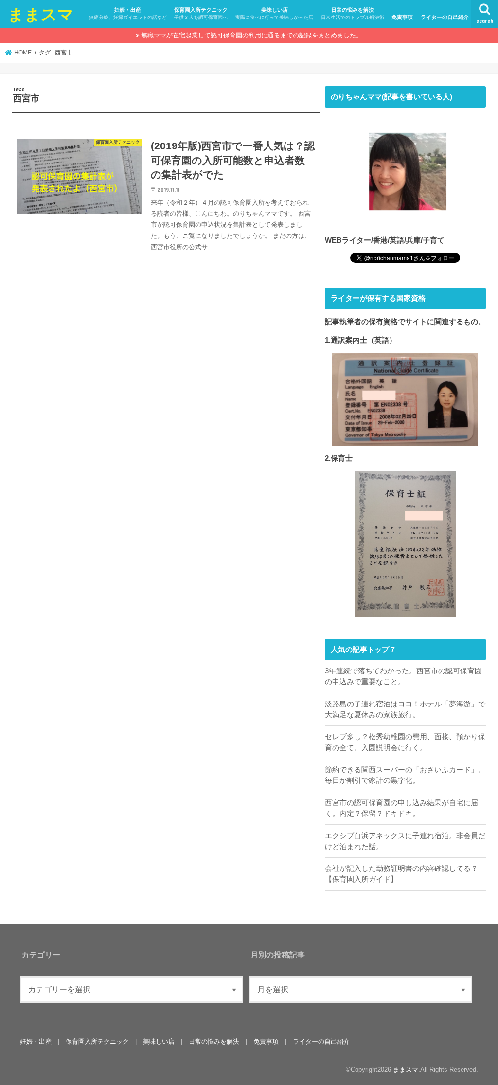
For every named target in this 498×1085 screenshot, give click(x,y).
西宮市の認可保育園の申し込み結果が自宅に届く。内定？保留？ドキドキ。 (401, 808)
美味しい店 (274, 13)
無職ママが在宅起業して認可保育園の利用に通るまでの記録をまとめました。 (251, 35)
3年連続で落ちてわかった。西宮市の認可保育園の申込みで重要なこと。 (403, 676)
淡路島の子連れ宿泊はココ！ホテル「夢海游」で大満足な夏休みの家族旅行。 (405, 709)
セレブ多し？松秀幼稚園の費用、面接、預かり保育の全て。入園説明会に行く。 (405, 742)
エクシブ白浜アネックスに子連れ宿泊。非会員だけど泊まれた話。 (405, 841)
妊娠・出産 (128, 13)
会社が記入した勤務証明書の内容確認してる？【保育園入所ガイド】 (401, 874)
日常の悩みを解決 (352, 13)
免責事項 (402, 17)
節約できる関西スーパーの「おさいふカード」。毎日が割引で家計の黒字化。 (405, 775)
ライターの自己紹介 (445, 17)
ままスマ (41, 13)
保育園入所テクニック (201, 13)
